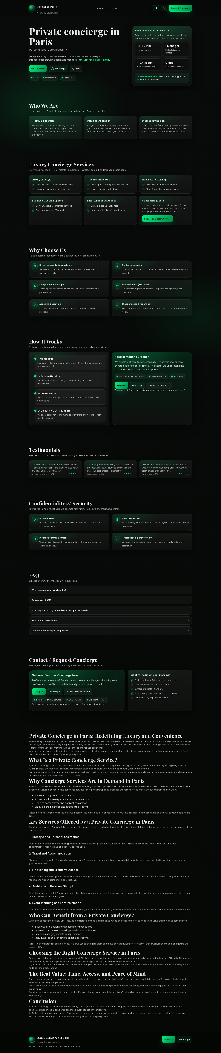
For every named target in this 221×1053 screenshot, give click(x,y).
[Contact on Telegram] (156, 8)
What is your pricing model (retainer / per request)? (60, 610)
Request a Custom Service (157, 218)
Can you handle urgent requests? (50, 630)
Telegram (40, 68)
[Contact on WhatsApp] (164, 8)
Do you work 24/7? (41, 600)
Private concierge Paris (101, 964)
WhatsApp (60, 68)
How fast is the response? (45, 620)
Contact (114, 8)
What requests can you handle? (49, 590)
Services (100, 8)
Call (78, 68)
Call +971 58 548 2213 (159, 385)
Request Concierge (180, 8)
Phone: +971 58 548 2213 (78, 691)
